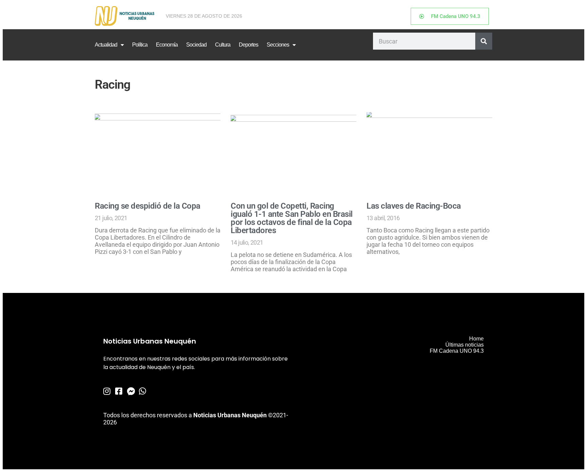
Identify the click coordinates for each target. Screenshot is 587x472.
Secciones (278, 45)
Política (139, 45)
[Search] (483, 41)
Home (476, 339)
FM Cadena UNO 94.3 (457, 351)
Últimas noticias (464, 345)
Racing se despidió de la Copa (147, 206)
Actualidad (106, 45)
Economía (167, 45)
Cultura (222, 45)
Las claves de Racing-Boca (414, 206)
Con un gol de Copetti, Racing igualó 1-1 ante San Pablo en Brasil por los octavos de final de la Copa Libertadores (292, 218)
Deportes (248, 45)
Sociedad (196, 45)
